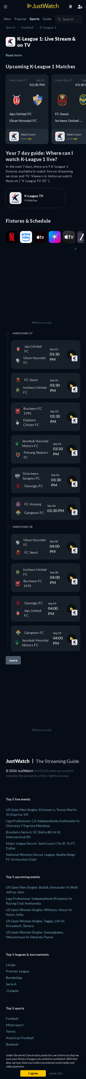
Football (27, 27)
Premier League (17, 971)
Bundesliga (14, 978)
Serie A (11, 984)
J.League (12, 990)
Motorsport (14, 1025)
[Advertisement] (41, 289)
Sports (10, 27)
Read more (14, 55)
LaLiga (10, 965)
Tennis (11, 1031)
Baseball (12, 1044)
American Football (20, 1038)
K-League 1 (48, 27)
